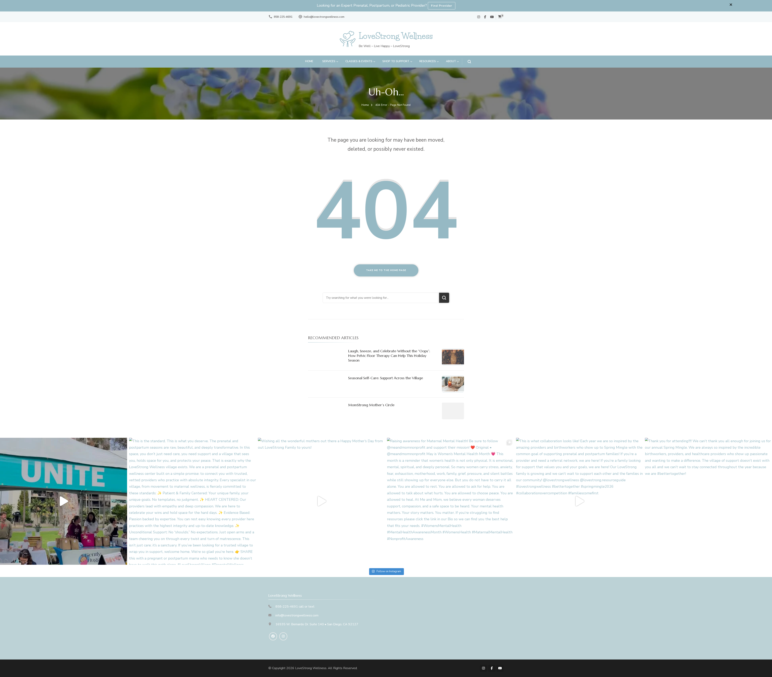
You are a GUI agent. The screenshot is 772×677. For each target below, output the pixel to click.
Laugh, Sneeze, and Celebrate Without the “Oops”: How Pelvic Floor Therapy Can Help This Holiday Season (389, 356)
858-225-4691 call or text (294, 606)
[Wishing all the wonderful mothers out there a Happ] (321, 501)
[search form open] (466, 61)
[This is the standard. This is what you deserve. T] (192, 501)
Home (309, 61)
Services (328, 61)
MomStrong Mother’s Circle (371, 405)
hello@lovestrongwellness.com (324, 17)
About (451, 61)
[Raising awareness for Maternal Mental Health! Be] (450, 501)
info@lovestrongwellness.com (296, 615)
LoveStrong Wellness (396, 36)
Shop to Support (395, 61)
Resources (427, 61)
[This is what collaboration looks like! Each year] (579, 501)
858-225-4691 (283, 17)
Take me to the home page (386, 270)
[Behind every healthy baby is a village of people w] (63, 501)
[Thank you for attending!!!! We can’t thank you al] (708, 501)
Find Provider (441, 6)
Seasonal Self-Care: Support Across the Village (385, 378)
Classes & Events (358, 61)
